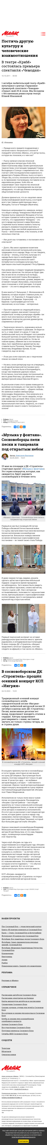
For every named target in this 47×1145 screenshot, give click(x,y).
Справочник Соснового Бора (14, 1004)
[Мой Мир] (24, 427)
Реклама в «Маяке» (10, 980)
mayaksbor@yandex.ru (21, 1089)
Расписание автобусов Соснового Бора (19, 995)
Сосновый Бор (17, 659)
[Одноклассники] (21, 427)
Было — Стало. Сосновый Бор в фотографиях (21, 933)
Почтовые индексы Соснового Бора (18, 1030)
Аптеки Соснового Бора (12, 1024)
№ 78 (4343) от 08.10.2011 (16, 422)
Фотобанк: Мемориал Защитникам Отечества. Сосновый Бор (22, 949)
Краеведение (7, 953)
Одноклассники (9, 1054)
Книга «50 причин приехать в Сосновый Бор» (22, 929)
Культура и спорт (12, 421)
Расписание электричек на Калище (18, 998)
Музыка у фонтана (33, 468)
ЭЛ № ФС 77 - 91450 (17, 1087)
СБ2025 (9, 659)
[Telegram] (18, 427)
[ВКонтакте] (15, 427)
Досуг (11, 419)
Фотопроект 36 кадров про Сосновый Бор (20, 936)
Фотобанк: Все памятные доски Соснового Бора (23, 939)
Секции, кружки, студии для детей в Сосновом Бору (22, 1008)
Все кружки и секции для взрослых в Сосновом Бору (23, 1014)
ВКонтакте (6, 1051)
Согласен (23, 1141)
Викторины (7, 956)
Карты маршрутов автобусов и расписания (21, 1001)
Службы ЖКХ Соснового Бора (15, 1034)
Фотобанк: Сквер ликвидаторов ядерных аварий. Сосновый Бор (20, 943)
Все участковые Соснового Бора (16, 1027)
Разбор (5, 963)
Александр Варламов (24, 456)
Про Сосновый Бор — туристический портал (21, 926)
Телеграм (6, 1048)
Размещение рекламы (9, 1093)
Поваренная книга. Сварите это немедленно (21, 966)
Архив (4, 960)
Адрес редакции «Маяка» (10, 1076)
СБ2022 (32, 889)
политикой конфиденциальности (23, 1137)
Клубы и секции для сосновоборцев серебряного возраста (18, 1020)
